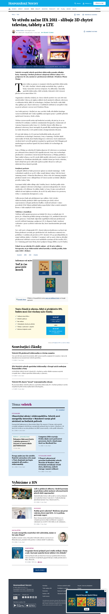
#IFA (25, 255)
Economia (45, 591)
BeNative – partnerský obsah (21, 436)
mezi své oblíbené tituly (52, 298)
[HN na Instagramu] (28, 597)
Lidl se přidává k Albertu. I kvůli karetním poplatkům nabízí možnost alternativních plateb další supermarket (51, 491)
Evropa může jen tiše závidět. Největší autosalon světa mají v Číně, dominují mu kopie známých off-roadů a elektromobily (24, 460)
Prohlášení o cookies (62, 588)
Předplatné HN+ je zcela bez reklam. (61, 342)
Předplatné (99, 3)
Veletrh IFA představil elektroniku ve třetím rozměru (33, 353)
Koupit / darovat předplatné (85, 585)
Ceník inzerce (46, 596)
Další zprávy (40, 570)
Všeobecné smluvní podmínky (65, 593)
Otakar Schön (20, 30)
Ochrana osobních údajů (63, 585)
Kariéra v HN (46, 593)
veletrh (26, 404)
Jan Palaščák (16, 530)
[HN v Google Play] (19, 605)
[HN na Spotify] (33, 597)
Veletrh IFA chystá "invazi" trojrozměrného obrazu (32, 382)
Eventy (79, 588)
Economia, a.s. (24, 587)
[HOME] (9, 9)
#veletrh (19, 255)
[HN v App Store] (31, 605)
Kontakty (45, 585)
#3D (30, 255)
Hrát (44, 273)
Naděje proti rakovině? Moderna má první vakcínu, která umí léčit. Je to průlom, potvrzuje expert (51, 513)
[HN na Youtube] (36, 597)
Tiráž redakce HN (47, 588)
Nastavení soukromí (62, 591)
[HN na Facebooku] (25, 597)
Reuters (64, 66)
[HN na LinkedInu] (31, 597)
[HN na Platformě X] (23, 597)
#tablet (36, 255)
